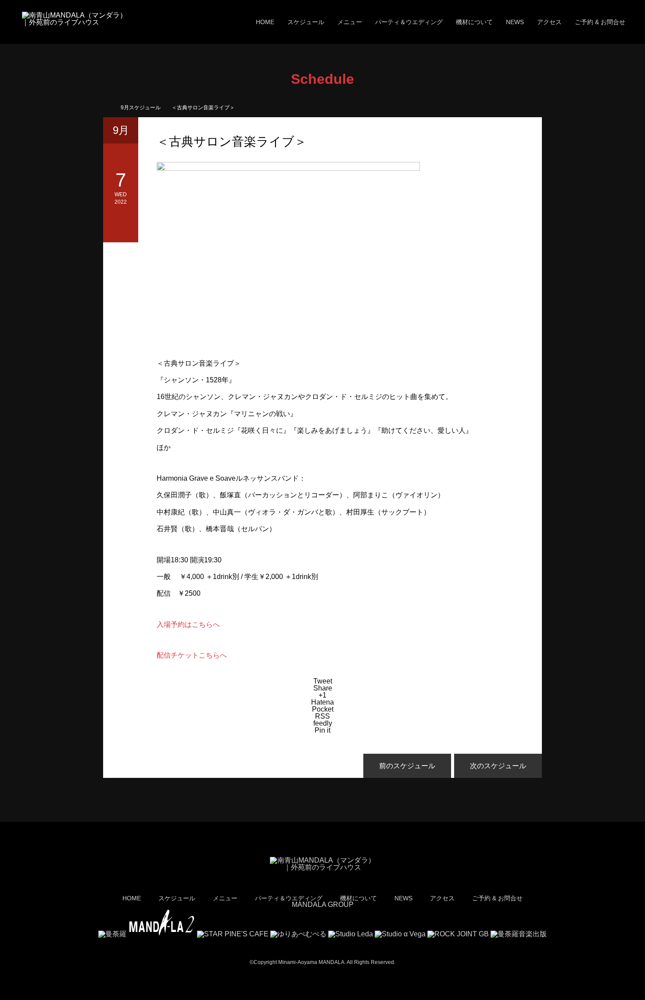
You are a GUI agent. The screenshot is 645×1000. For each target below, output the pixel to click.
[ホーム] (106, 106)
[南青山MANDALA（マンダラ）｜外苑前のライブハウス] (74, 22)
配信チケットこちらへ (192, 655)
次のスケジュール (498, 766)
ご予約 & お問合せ (600, 21)
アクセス (549, 21)
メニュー (349, 21)
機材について (474, 21)
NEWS (515, 21)
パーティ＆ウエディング (409, 21)
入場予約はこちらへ (188, 624)
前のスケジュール (407, 766)
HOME (265, 21)
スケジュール (305, 21)
